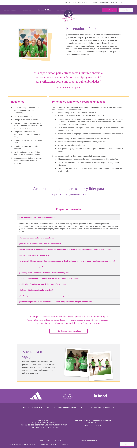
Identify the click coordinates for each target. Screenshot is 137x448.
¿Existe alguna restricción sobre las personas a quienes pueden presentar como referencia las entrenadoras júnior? (65, 249)
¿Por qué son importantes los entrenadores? (36, 238)
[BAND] (100, 396)
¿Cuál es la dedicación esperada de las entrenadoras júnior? (43, 284)
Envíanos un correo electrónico (69, 331)
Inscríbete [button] (126, 10)
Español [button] (114, 2)
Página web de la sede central (101, 407)
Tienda (95, 2)
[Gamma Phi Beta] (68, 395)
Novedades (104, 2)
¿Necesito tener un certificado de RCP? (34, 255)
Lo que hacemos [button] (10, 10)
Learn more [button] (64, 444)
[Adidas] (36, 395)
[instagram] (124, 3)
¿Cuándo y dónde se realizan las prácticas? (36, 290)
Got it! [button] (127, 444)
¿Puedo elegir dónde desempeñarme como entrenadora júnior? (44, 296)
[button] (134, 3)
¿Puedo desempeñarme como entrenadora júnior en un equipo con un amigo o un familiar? (55, 302)
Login (2, 2)
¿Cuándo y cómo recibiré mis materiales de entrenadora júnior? (44, 273)
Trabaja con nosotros (32, 407)
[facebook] (129, 3)
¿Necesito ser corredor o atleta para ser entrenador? (40, 244)
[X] (126, 3)
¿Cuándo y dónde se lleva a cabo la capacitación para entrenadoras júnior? (49, 278)
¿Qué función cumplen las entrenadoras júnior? (38, 217)
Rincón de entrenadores (65, 407)
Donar (110, 10)
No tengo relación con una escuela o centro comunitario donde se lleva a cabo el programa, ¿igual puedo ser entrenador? (67, 261)
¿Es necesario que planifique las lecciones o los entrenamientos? (44, 267)
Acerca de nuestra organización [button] (76, 2)
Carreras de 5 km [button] (44, 10)
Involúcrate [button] (27, 10)
